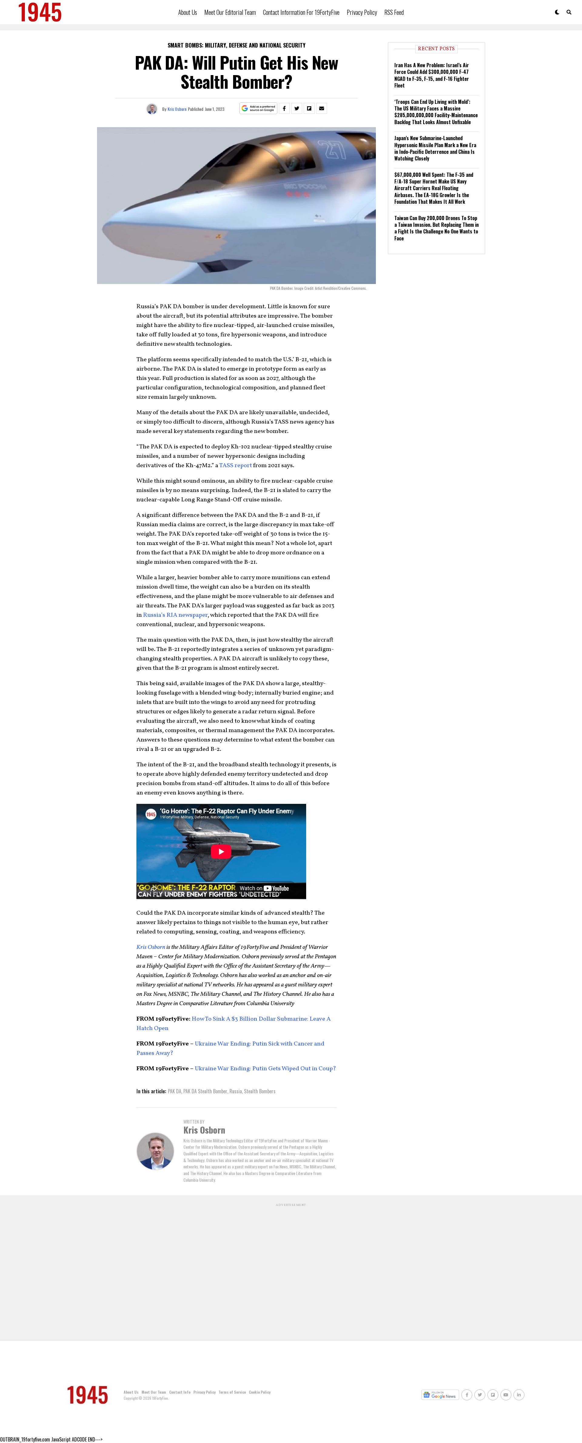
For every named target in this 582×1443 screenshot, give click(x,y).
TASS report (235, 465)
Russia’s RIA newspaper (175, 615)
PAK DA (174, 1091)
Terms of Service (232, 1392)
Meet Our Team (154, 1392)
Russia (235, 1091)
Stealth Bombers (260, 1091)
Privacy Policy (362, 12)
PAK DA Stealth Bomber (205, 1091)
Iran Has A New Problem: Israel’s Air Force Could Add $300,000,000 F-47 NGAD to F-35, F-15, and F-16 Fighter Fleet (431, 75)
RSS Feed (394, 12)
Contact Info (179, 1392)
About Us (187, 12)
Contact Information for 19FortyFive (301, 12)
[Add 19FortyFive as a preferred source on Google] (258, 108)
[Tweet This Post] (296, 108)
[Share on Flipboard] (309, 108)
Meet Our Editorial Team (230, 12)
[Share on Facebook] (284, 108)
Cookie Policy (259, 1392)
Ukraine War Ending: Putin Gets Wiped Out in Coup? (265, 1069)
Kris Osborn (177, 109)
